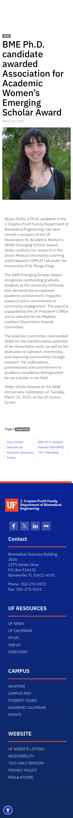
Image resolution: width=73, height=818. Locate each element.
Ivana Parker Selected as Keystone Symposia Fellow (20, 449)
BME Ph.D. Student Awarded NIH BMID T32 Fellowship (51, 447)
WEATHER (16, 686)
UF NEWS (16, 623)
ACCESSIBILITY (21, 755)
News (6, 36)
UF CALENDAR (20, 630)
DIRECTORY (18, 651)
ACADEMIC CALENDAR (27, 707)
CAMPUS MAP (19, 693)
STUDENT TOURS (22, 700)
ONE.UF (14, 644)
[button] (8, 810)
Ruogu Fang (22, 429)
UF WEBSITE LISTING (26, 748)
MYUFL (14, 637)
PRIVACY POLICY (22, 770)
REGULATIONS (20, 777)
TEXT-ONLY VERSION (26, 763)
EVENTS (14, 714)
